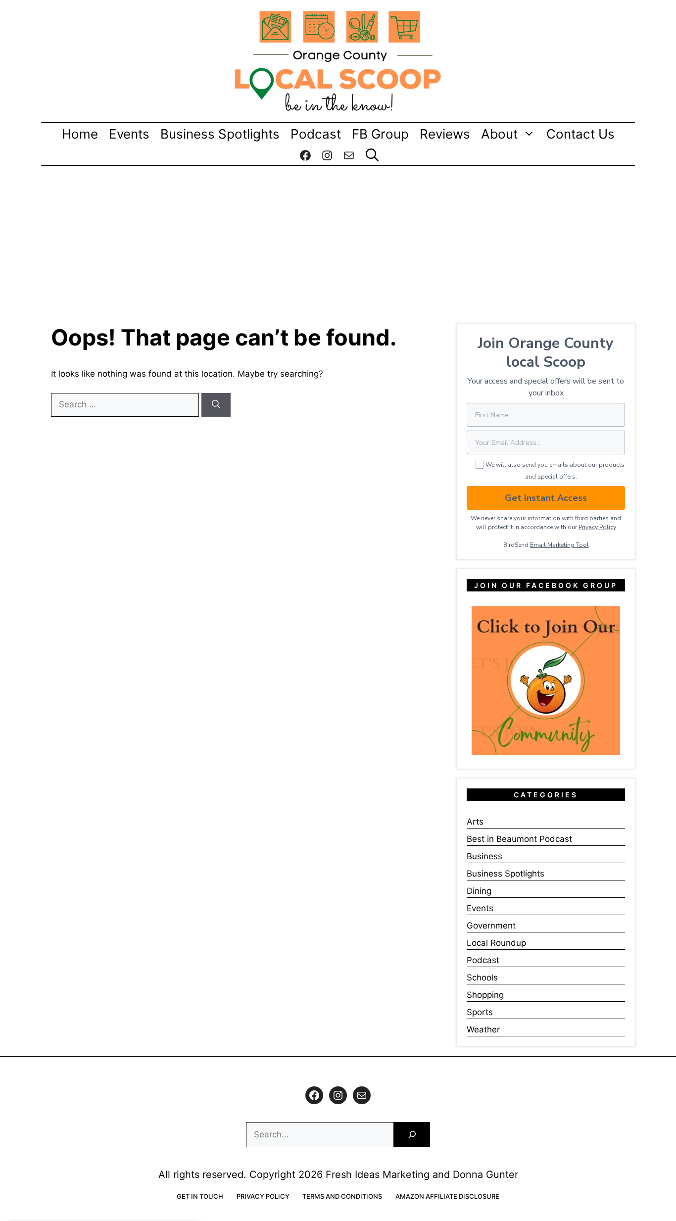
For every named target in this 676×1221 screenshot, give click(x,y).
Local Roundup (496, 943)
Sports (480, 1012)
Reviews (445, 134)
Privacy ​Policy (597, 527)
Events (129, 134)
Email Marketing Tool (559, 545)
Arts (475, 822)
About (499, 134)
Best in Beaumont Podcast (519, 839)
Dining (479, 891)
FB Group (380, 134)
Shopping (485, 995)
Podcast (315, 134)
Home (80, 134)
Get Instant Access (546, 498)
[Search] (216, 405)
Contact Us (580, 134)
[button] (372, 155)
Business (484, 856)
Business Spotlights (220, 134)
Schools (482, 977)
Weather (483, 1029)
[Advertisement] (338, 240)
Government (491, 925)
